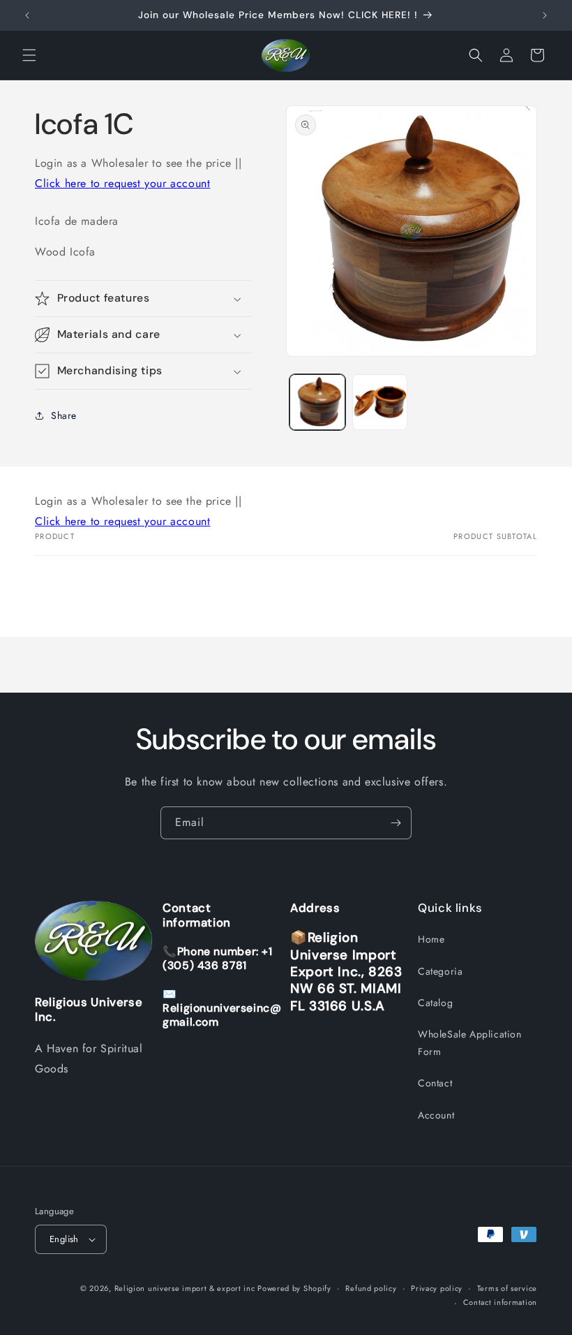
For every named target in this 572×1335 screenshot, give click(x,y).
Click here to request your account (122, 183)
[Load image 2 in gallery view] (380, 402)
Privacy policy (436, 1288)
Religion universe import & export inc (186, 1288)
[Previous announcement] (27, 15)
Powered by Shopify (294, 1288)
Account (436, 1115)
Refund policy (370, 1288)
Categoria (440, 971)
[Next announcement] (544, 15)
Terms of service (507, 1288)
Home (431, 939)
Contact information (500, 1302)
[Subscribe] (395, 822)
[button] (29, 55)
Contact (435, 1083)
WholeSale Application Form (470, 1043)
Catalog (435, 1003)
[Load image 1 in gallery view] (317, 402)
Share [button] (64, 415)
